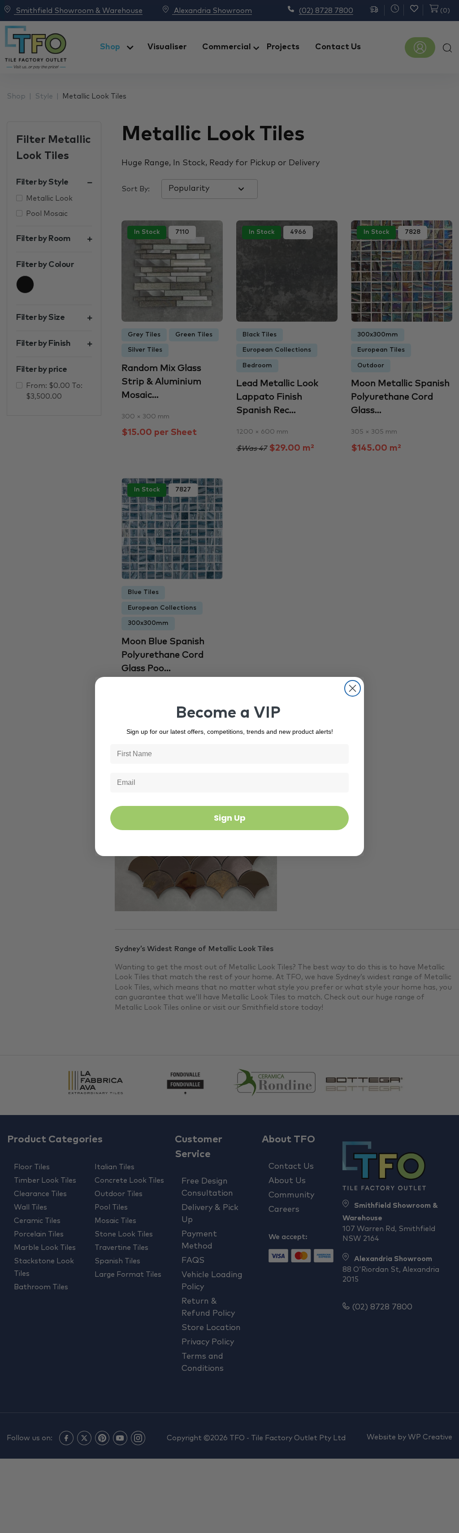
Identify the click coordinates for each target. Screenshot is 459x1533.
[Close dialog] (352, 688)
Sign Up (230, 817)
